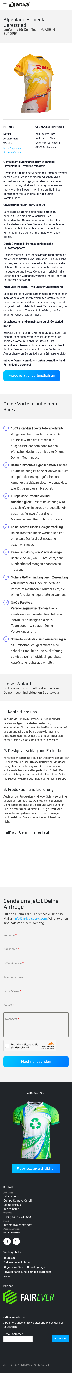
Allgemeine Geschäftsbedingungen (24, 1267)
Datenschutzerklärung (17, 1262)
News (6, 1276)
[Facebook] (7, 1241)
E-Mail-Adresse (13, 1334)
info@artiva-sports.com (30, 918)
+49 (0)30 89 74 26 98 (17, 1217)
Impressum (10, 1257)
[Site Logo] (19, 4)
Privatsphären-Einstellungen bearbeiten (27, 1271)
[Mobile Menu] (6, 5)
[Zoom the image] (35, 53)
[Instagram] (16, 1241)
